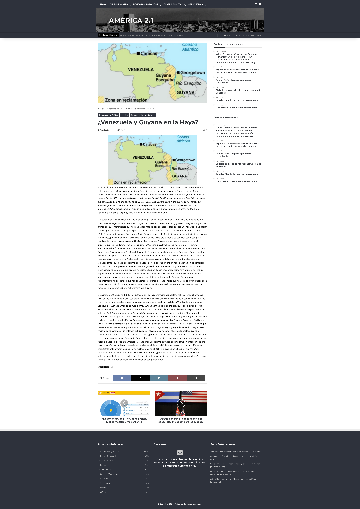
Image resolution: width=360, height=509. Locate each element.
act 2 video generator (219, 479)
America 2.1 (104, 130)
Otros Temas (195, 4)
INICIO (103, 4)
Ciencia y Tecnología (108, 474)
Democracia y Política (115, 109)
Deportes (103, 478)
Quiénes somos (232, 35)
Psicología (104, 487)
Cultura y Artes (106, 460)
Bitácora (103, 492)
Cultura (102, 465)
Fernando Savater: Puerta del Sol (247, 451)
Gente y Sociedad (107, 456)
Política (124, 115)
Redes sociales (106, 483)
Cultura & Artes (119, 4)
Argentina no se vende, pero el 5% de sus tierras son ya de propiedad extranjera (155, 35)
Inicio (101, 109)
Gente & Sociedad (173, 4)
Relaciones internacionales (143, 115)
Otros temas (105, 469)
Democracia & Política (145, 4)
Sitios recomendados (251, 35)
